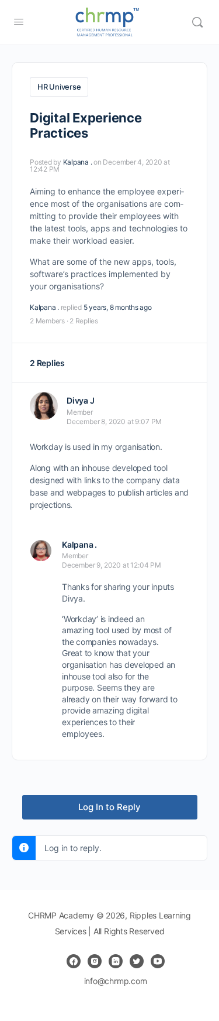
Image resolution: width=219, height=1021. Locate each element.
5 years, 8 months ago (118, 307)
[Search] (197, 22)
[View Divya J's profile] (44, 406)
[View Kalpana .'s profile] (41, 550)
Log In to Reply (109, 806)
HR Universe (59, 86)
